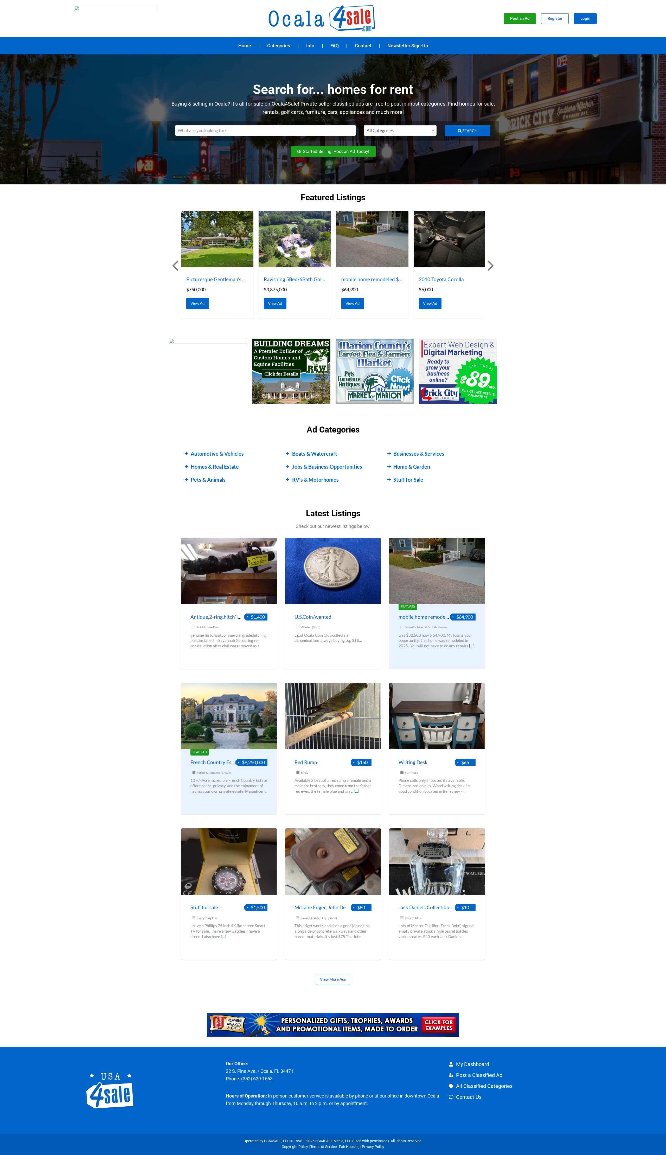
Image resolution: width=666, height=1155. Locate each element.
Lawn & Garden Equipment (319, 918)
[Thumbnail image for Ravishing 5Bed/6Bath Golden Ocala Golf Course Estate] (217, 239)
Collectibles (413, 918)
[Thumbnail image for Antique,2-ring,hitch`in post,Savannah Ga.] (229, 571)
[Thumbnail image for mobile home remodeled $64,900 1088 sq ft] (295, 239)
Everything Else (207, 918)
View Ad (198, 302)
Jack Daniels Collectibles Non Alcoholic (441, 907)
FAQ (334, 45)
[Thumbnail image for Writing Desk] (437, 716)
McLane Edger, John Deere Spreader (334, 907)
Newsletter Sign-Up (407, 45)
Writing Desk (413, 762)
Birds (304, 773)
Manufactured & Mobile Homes (426, 627)
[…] (472, 645)
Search (469, 130)
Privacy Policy (373, 1147)
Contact (363, 45)
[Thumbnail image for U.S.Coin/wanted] (333, 571)
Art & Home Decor (209, 627)
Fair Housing (349, 1147)
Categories (278, 45)
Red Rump (305, 762)
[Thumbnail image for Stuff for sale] (229, 861)
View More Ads (333, 979)
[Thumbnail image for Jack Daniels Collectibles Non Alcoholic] (437, 861)
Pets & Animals (208, 479)
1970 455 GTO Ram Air (444, 279)
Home (244, 45)
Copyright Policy (295, 1147)
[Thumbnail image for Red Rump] (333, 716)
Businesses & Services (418, 453)
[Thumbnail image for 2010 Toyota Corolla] (372, 239)
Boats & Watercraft (314, 453)
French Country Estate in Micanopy (229, 762)
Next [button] (490, 265)
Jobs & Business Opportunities (327, 466)
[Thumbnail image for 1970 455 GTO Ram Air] (450, 239)
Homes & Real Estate (215, 466)
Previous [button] (174, 265)
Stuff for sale (204, 907)
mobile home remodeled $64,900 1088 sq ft (312, 279)
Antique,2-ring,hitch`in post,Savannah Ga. (236, 617)
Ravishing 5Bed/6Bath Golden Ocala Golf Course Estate (247, 279)
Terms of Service (323, 1147)
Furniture (411, 773)
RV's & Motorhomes (315, 479)
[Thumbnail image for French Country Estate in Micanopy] (229, 716)
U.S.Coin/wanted (312, 617)
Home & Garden (411, 466)
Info (310, 45)
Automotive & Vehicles (217, 453)
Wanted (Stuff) (311, 627)
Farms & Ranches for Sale (214, 773)
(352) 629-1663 (257, 1078)
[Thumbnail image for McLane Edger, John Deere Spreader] (333, 861)
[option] (217, 265)
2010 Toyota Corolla (363, 279)
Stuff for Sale (408, 479)
